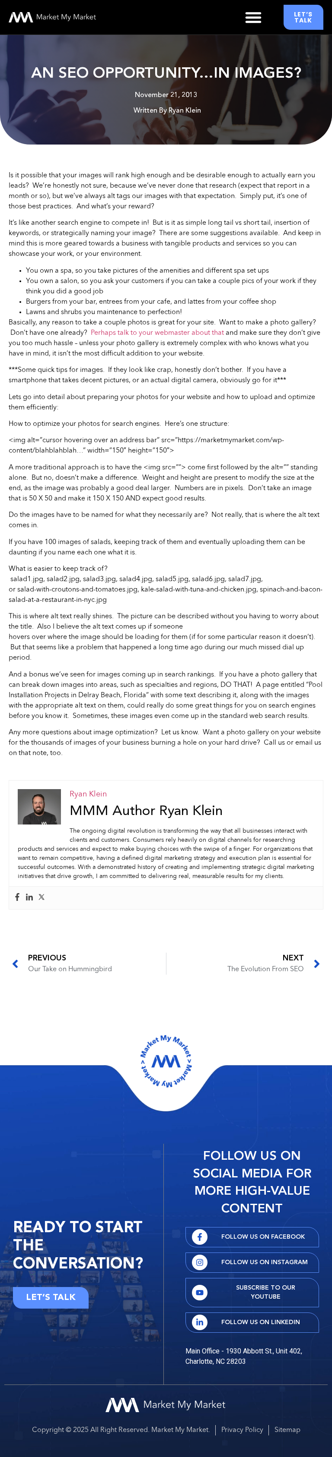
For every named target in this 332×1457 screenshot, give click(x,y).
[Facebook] (17, 898)
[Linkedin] (29, 898)
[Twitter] (41, 898)
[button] (253, 17)
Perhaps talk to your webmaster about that (157, 333)
